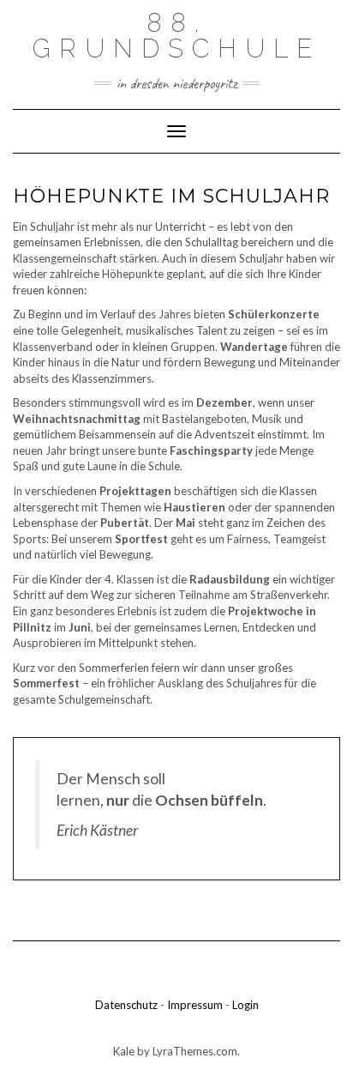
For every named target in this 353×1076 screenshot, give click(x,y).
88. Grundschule (176, 35)
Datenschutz (126, 1005)
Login (245, 1005)
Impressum (195, 1005)
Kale (124, 1051)
